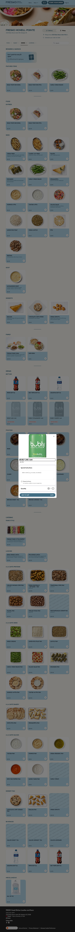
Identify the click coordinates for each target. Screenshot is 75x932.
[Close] (53, 436)
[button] (37, 445)
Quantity (23, 488)
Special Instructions (26, 468)
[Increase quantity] (53, 488)
